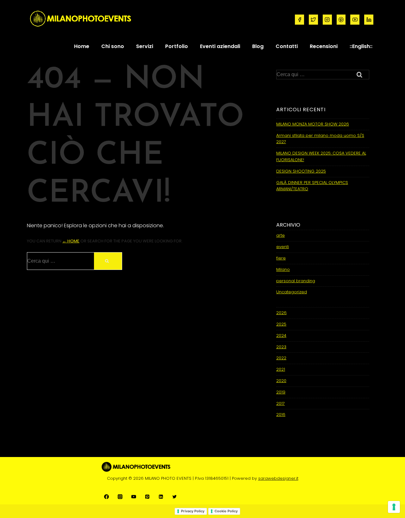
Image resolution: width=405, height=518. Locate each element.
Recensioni (324, 46)
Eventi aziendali (220, 46)
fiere (281, 258)
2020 (281, 381)
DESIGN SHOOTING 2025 (301, 171)
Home (81, 46)
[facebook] (299, 20)
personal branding (295, 281)
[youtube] (354, 20)
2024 (281, 335)
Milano (283, 269)
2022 (281, 358)
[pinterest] (341, 20)
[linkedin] (368, 20)
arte (280, 235)
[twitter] (313, 20)
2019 (280, 392)
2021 (280, 369)
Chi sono (112, 46)
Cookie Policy (226, 511)
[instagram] (327, 20)
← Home (70, 241)
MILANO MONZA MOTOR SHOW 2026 (312, 124)
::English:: (361, 46)
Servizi (144, 46)
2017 (280, 403)
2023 (281, 347)
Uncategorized (291, 292)
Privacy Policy (192, 511)
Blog (258, 46)
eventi (282, 247)
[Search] (108, 261)
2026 (281, 313)
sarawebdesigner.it (278, 478)
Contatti (287, 46)
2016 (280, 414)
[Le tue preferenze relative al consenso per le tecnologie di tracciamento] (394, 507)
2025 (281, 324)
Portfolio (176, 46)
